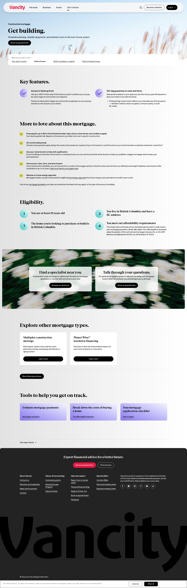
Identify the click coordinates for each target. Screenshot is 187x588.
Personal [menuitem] (33, 7)
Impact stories (51, 491)
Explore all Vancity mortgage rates (64, 168)
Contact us (24, 480)
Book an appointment (19, 43)
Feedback (75, 500)
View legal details (28, 442)
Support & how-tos (79, 491)
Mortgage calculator (31, 417)
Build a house (40, 61)
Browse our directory (60, 285)
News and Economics (28, 489)
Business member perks (106, 489)
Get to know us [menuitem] (73, 8)
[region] (93, 411)
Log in (170, 7)
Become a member (154, 7)
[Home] (17, 7)
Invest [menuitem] (59, 7)
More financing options (31, 376)
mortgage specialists (37, 184)
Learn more (43, 359)
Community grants (53, 480)
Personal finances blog (80, 487)
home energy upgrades (76, 178)
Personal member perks (106, 484)
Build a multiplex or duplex (64, 61)
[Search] (141, 7)
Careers (23, 493)
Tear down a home (19, 61)
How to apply (128, 417)
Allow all (151, 584)
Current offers (102, 480)
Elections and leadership (30, 484)
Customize (135, 584)
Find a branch (105, 465)
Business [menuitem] (47, 7)
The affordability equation (83, 417)
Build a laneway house (91, 61)
